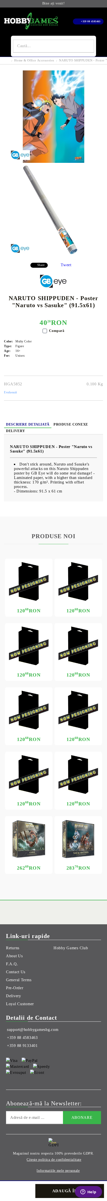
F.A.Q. (12, 964)
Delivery (15, 431)
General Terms (18, 980)
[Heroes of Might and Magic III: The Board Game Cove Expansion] (29, 839)
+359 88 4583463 (91, 21)
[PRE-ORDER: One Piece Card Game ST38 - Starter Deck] (29, 774)
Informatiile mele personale (58, 1171)
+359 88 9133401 (22, 1045)
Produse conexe (71, 424)
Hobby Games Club (71, 948)
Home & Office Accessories (34, 60)
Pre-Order (14, 988)
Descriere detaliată (28, 424)
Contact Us (15, 972)
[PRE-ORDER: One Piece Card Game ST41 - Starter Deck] (78, 646)
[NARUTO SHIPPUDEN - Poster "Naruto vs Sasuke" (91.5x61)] (53, 161)
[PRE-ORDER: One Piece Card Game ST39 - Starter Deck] (78, 710)
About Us (14, 956)
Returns (12, 948)
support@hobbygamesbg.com (32, 1029)
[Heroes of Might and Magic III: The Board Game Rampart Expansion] (78, 839)
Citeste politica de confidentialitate (54, 1160)
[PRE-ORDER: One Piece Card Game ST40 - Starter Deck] (29, 710)
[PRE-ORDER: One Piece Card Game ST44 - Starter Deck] (29, 581)
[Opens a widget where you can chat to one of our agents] (88, 1192)
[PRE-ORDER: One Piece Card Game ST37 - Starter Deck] (78, 774)
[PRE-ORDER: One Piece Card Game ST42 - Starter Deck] (29, 646)
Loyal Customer (20, 1004)
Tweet (66, 265)
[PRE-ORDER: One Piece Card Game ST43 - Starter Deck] (78, 581)
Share (41, 265)
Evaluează (10, 392)
